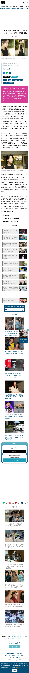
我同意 (14, 670)
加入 (7, 503)
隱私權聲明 (18, 667)
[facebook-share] (4, 73)
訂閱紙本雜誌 (2, 2)
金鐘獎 (5, 80)
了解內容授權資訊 (15, 638)
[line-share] (7, 73)
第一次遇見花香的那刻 (8, 82)
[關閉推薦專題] (28, 330)
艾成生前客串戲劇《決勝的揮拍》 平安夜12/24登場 (11, 244)
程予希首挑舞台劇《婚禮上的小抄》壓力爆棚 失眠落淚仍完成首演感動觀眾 (11, 257)
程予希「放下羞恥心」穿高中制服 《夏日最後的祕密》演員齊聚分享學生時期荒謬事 (10, 289)
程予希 (9, 80)
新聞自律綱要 (20, 655)
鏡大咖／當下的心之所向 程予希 (10, 263)
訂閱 (19, 503)
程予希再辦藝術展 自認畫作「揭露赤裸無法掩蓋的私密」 (11, 269)
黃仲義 (8, 68)
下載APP (13, 655)
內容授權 (7, 655)
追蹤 (13, 503)
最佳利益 (21, 80)
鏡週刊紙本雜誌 (14, 636)
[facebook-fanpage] (14, 660)
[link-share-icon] (10, 73)
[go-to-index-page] (13, 36)
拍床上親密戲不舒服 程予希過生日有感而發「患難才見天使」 (11, 282)
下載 (25, 503)
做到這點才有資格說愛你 (8, 300)
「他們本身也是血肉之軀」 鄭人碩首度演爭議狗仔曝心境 (10, 250)
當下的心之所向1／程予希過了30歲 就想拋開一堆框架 (10, 276)
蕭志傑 (8, 70)
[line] (9, 660)
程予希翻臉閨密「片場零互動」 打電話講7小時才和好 (10, 237)
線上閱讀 (14, 647)
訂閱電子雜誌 (19, 653)
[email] (20, 660)
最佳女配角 (15, 80)
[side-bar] (27, 2)
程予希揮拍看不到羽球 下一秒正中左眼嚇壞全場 (10, 231)
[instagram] (17, 660)
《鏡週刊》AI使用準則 (14, 657)
